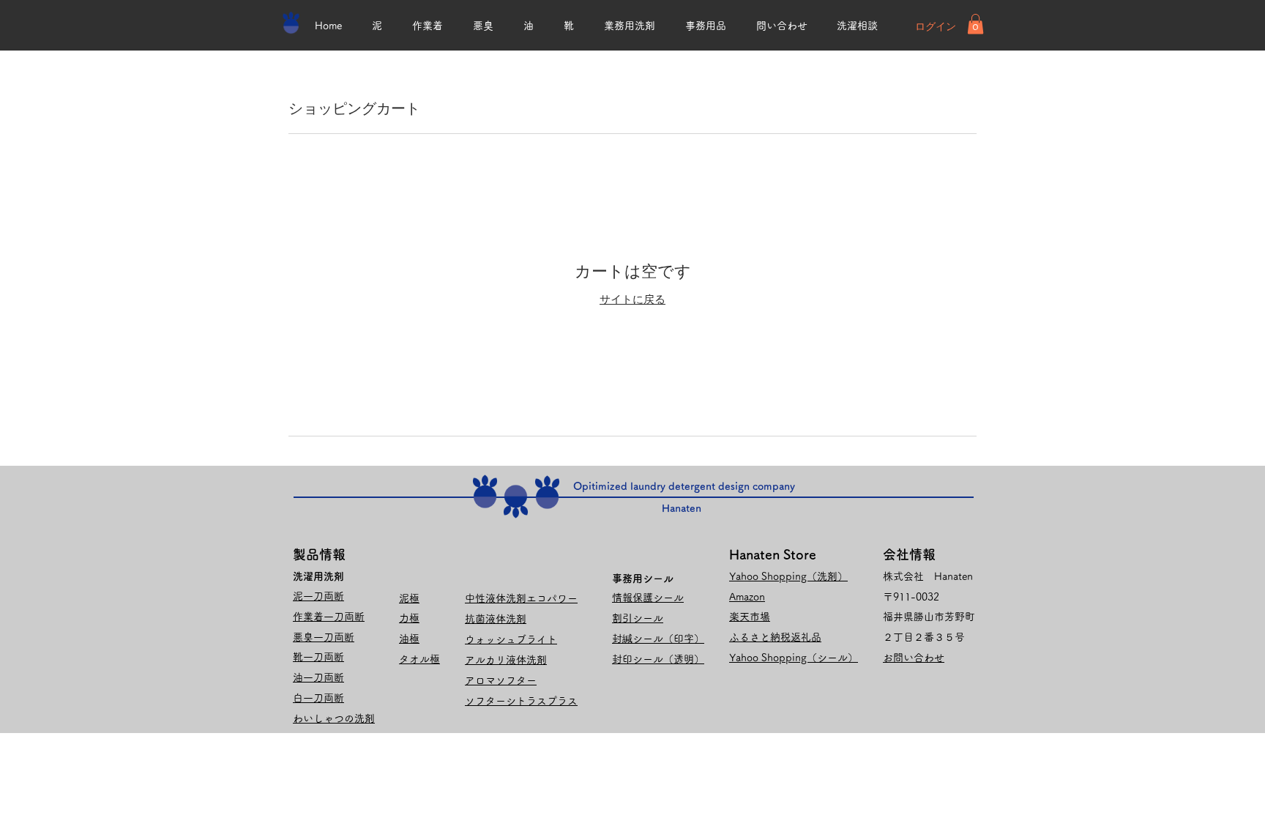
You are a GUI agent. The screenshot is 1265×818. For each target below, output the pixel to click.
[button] (975, 24)
